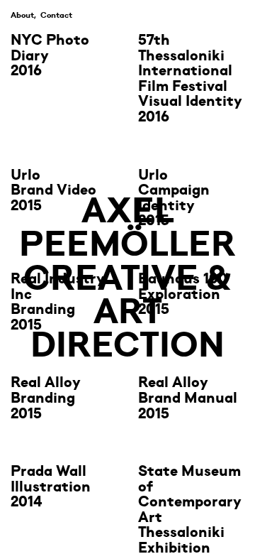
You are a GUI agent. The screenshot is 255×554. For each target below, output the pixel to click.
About (22, 15)
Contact (56, 15)
